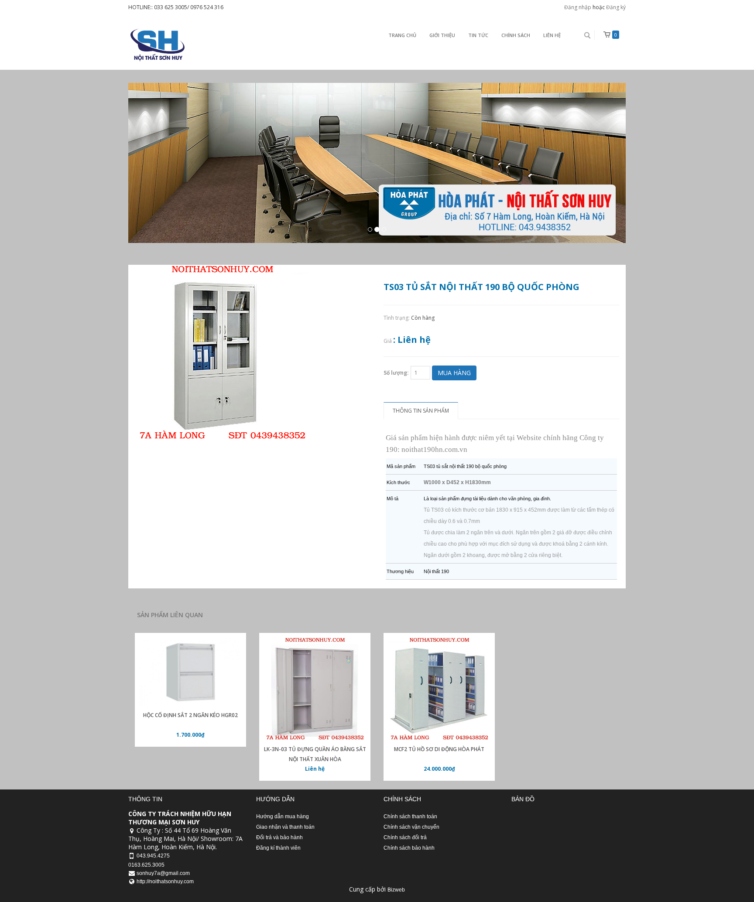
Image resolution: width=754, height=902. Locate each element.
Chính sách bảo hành (409, 848)
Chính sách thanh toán (410, 816)
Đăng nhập (577, 7)
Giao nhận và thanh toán (285, 827)
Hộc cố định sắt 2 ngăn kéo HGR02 (190, 715)
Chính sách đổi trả (405, 837)
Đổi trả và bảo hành (279, 837)
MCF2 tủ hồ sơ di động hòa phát (439, 749)
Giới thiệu (442, 35)
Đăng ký (616, 7)
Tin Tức (478, 35)
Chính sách (515, 35)
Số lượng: (396, 372)
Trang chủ (402, 35)
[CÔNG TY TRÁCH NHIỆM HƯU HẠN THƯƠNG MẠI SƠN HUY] (156, 44)
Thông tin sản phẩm (421, 410)
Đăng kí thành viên (278, 848)
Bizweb (396, 890)
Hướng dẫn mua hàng (282, 816)
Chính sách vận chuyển (411, 827)
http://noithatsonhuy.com (165, 881)
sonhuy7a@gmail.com (163, 873)
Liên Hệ (552, 35)
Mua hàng (454, 373)
